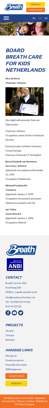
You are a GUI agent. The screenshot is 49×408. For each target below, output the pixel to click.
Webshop (35, 4)
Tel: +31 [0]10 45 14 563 (17, 301)
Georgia (9, 335)
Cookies (30, 401)
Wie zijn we (11, 355)
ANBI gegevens (13, 369)
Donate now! (36, 10)
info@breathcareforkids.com (20, 297)
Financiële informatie (16, 364)
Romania (9, 339)
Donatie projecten (14, 360)
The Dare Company (24, 404)
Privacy (21, 401)
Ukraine (9, 330)
